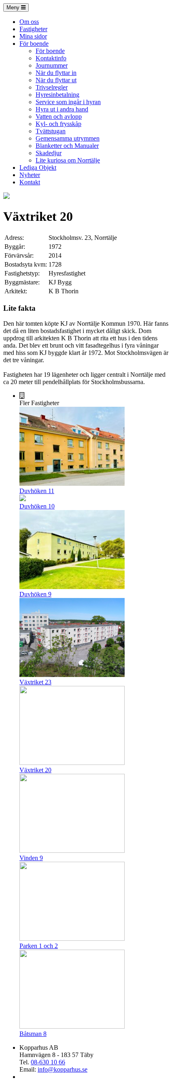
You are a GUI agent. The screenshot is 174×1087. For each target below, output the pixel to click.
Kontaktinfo (51, 58)
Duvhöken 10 (37, 506)
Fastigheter (33, 29)
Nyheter (29, 174)
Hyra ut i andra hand (62, 109)
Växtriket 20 (35, 770)
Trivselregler (52, 87)
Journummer (52, 65)
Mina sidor (33, 36)
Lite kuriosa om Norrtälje (68, 160)
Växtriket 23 (35, 682)
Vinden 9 (31, 857)
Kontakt (29, 182)
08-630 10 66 (48, 1062)
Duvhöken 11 (36, 490)
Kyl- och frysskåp (58, 123)
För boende (34, 43)
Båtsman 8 (33, 1033)
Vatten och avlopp (59, 116)
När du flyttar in (56, 72)
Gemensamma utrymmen (68, 138)
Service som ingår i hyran (68, 101)
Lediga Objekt (37, 167)
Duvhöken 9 (35, 594)
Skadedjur (49, 152)
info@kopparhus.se (62, 1069)
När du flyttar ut (56, 80)
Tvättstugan (51, 131)
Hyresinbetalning (57, 94)
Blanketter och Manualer (67, 145)
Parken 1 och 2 (38, 945)
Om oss (29, 21)
